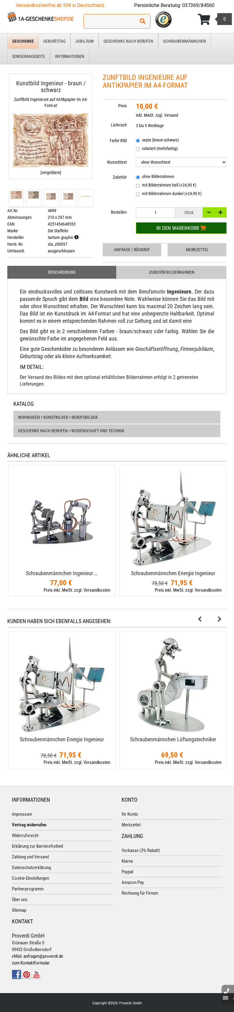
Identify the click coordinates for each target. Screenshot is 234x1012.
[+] (220, 212)
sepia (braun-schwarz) (160, 139)
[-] (209, 212)
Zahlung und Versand (30, 857)
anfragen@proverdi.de (43, 956)
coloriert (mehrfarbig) (160, 148)
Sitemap (19, 910)
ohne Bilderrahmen (158, 176)
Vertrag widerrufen (29, 825)
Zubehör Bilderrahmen (171, 272)
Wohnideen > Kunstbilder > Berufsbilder (58, 417)
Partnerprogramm (28, 889)
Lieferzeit (119, 125)
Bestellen (119, 212)
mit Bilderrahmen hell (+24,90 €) (169, 185)
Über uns (19, 899)
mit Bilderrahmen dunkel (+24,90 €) (171, 193)
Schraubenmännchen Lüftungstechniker (173, 739)
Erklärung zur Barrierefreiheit (37, 846)
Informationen (69, 56)
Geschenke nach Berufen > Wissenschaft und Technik (71, 430)
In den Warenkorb (178, 228)
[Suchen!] (142, 21)
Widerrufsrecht (25, 835)
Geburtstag (54, 41)
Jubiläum (84, 41)
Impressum (22, 814)
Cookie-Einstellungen (30, 878)
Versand (171, 115)
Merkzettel (197, 249)
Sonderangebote (28, 56)
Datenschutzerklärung (31, 867)
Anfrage (132, 249)
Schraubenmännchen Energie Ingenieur (173, 573)
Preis (122, 105)
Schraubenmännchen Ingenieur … (62, 573)
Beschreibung (62, 272)
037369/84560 (198, 5)
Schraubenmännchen (184, 41)
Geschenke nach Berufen (128, 41)
